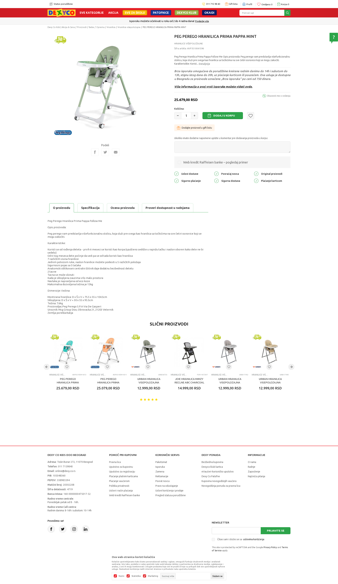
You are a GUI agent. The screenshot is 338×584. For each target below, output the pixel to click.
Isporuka (160, 466)
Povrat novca (162, 481)
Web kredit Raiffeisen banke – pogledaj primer (215, 162)
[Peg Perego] (63, 132)
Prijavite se (275, 530)
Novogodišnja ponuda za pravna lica (221, 485)
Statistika (136, 576)
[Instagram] (74, 529)
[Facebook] (94, 152)
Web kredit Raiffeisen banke (124, 495)
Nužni (121, 576)
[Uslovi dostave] (176, 173)
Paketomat (161, 462)
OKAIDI (209, 12)
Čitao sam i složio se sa (240, 539)
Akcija (113, 12)
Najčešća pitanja (256, 476)
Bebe (91, 27)
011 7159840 (65, 466)
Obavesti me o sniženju (278, 95)
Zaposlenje (254, 471)
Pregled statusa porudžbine (170, 495)
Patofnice (161, 12)
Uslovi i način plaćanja (121, 490)
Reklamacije (161, 476)
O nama (252, 462)
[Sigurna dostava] (216, 180)
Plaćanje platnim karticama (123, 476)
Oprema (100, 27)
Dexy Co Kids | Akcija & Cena (61, 27)
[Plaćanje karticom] (256, 180)
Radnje (251, 466)
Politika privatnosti (119, 485)
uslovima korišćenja (253, 539)
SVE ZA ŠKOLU (135, 12)
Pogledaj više (202, 21)
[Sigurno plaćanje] (176, 180)
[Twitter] (62, 529)
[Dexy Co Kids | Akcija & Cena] (62, 12)
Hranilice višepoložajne (129, 27)
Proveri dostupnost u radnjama (168, 207)
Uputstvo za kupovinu (121, 466)
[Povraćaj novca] (216, 173)
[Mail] (115, 152)
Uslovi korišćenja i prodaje (169, 490)
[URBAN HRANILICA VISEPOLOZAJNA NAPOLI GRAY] (230, 352)
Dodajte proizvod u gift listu (197, 127)
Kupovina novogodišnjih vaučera (219, 481)
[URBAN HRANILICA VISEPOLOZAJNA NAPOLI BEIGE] (270, 352)
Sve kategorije (92, 12)
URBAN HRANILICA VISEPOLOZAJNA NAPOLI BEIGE (270, 382)
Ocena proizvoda (123, 207)
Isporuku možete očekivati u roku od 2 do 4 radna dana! (161, 21)
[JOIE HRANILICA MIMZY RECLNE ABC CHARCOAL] (189, 352)
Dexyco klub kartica (212, 466)
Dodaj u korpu (224, 115)
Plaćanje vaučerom (119, 481)
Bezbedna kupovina (212, 462)
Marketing (153, 576)
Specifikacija (90, 207)
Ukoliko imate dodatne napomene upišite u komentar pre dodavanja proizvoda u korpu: (221, 138)
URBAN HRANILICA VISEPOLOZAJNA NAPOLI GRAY (229, 382)
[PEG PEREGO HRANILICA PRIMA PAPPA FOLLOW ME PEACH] (108, 352)
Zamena (159, 471)
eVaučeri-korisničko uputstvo (218, 471)
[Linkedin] (85, 529)
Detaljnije (204, 63)
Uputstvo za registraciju (122, 471)
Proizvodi (82, 27)
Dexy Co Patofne (211, 476)
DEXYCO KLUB (186, 12)
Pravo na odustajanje (166, 485)
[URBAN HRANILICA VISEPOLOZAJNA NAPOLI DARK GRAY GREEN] (149, 352)
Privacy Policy (270, 547)
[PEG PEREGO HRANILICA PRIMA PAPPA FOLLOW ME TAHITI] (68, 352)
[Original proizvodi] (256, 173)
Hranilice (111, 27)
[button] (250, 115)
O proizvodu (61, 207)
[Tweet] (105, 152)
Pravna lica (115, 462)
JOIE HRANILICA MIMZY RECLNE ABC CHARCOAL (189, 380)
